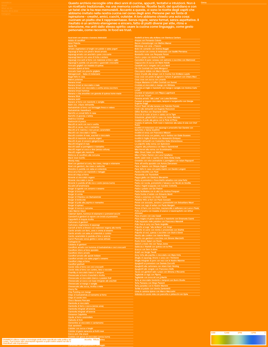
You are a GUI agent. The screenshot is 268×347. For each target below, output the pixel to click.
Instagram (5, 14)
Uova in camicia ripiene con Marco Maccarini (155, 291)
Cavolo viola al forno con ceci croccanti (85, 267)
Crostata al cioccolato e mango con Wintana (155, 85)
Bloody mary (73, 161)
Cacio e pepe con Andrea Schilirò (150, 57)
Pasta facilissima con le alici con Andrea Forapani (157, 191)
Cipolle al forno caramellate (80, 317)
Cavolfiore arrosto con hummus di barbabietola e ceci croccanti (97, 247)
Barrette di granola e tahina (80, 116)
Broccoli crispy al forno (78, 175)
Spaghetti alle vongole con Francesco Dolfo (154, 269)
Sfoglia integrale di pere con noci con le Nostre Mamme (160, 261)
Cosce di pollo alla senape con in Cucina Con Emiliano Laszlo (162, 74)
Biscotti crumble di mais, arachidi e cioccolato (89, 135)
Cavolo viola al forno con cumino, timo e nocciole (90, 270)
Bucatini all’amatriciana (78, 186)
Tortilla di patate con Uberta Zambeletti (152, 289)
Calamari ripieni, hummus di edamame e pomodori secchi (94, 214)
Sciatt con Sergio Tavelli (145, 252)
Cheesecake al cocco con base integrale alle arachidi (92, 281)
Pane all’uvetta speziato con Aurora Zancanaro (156, 163)
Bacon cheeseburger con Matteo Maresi (153, 43)
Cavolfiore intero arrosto (79, 253)
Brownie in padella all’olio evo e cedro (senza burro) (91, 183)
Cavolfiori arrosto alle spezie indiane (84, 256)
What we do (6, 8)
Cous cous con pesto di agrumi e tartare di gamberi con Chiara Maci (166, 77)
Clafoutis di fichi (75, 320)
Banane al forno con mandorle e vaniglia (86, 102)
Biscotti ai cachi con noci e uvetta (83, 124)
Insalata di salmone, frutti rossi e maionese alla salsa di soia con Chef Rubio (166, 124)
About (4, 5)
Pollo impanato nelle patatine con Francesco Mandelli (159, 221)
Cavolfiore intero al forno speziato (83, 250)
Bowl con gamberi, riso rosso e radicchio (86, 166)
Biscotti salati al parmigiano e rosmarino (86, 147)
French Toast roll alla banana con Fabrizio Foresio (157, 106)
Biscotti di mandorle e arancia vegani (85, 138)
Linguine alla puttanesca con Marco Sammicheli (156, 147)
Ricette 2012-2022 (9, 11)
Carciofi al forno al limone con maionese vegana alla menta (94, 228)
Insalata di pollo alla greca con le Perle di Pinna (156, 120)
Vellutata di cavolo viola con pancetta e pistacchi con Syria (161, 294)
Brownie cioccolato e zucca (80, 180)
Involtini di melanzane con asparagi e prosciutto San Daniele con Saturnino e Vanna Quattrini (164, 129)
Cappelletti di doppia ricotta (81, 219)
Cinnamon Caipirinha (77, 314)
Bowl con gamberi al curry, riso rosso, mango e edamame (94, 163)
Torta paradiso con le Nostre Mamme (151, 286)
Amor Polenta (74, 43)
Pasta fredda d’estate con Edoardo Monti (153, 194)
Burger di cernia (75, 194)
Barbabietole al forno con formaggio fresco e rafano (91, 108)
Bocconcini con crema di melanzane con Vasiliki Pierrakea (161, 52)
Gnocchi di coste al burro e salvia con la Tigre (155, 115)
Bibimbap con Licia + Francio (148, 46)
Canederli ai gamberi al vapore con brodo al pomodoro (93, 217)
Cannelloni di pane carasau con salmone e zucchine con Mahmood (165, 60)
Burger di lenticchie (77, 200)
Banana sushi (74, 99)
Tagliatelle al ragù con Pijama (148, 275)
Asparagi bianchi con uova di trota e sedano (88, 57)
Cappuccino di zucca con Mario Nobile (152, 63)
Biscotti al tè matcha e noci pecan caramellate (89, 130)
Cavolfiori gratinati (76, 264)
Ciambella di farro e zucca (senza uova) (86, 306)
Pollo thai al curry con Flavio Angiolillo (151, 224)
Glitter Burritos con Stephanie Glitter (151, 112)
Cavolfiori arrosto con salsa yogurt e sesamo (88, 259)
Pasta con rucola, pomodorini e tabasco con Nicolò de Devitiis (163, 183)
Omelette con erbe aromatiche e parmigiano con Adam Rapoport (164, 161)
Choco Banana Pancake (79, 300)
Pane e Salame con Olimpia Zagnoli (151, 166)
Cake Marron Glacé (77, 211)
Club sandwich (75, 326)
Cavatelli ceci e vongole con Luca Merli (152, 66)
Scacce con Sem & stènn (146, 249)
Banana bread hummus (78, 91)
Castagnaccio (74, 242)
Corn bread (73, 342)
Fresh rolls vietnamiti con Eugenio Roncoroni (155, 109)
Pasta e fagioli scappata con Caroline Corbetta (156, 186)
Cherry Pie (72, 289)
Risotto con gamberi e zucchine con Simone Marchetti (159, 238)
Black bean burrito (76, 158)
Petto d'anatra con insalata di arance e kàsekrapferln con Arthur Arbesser (164, 212)
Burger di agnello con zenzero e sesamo (86, 189)
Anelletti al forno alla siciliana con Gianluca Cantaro (158, 38)
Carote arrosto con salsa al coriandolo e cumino (89, 233)
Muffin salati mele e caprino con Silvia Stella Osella (157, 158)
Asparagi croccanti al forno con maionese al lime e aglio (93, 60)
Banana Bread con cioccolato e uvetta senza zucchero (93, 88)
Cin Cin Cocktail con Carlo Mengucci (151, 68)
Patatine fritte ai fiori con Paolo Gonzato (153, 200)
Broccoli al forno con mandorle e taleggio (86, 172)
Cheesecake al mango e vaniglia (82, 284)
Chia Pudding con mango (79, 292)
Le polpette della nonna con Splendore (152, 144)
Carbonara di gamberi (78, 222)
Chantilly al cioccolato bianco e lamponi (86, 273)
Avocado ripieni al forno (78, 68)
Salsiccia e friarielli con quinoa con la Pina (153, 247)
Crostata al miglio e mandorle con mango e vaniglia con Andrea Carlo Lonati (166, 89)
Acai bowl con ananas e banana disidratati (87, 38)
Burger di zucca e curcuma (80, 208)
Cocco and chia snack (78, 334)
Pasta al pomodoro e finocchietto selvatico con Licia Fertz (161, 180)
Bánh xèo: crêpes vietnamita (81, 105)
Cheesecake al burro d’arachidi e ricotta (86, 275)
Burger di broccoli (76, 191)
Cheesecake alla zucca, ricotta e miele (85, 286)
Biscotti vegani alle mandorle (81, 152)
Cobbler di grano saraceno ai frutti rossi (86, 331)
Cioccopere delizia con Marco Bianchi (152, 71)
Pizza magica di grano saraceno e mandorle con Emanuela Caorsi (164, 219)
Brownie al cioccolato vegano (81, 177)
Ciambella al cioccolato (78, 303)
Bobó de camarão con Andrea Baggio (152, 49)
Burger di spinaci (75, 205)
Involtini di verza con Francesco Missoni (152, 133)
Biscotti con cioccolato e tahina (82, 133)
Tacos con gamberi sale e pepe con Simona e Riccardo (160, 272)
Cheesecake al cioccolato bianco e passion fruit (89, 278)
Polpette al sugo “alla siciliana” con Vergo (153, 227)
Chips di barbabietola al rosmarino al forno (87, 295)
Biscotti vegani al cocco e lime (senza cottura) (89, 149)
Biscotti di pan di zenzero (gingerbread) (86, 141)
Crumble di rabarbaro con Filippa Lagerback (155, 93)
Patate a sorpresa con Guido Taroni (151, 197)
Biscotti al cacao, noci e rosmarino (83, 127)
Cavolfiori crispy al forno (79, 261)
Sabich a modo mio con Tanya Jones (151, 244)
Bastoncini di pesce (77, 122)
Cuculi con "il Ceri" (143, 96)
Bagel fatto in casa (76, 77)
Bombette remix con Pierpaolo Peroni (152, 54)
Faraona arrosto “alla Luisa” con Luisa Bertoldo (156, 98)
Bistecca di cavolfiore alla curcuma (84, 155)
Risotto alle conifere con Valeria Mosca (152, 235)
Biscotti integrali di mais (79, 144)
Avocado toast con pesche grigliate (84, 71)
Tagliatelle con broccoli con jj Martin (151, 277)
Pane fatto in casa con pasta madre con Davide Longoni (160, 169)
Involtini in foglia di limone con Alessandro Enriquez (158, 138)
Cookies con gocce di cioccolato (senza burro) (89, 337)
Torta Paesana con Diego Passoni (150, 283)
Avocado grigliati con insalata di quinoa (85, 66)
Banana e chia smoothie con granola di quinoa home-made (94, 94)
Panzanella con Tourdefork (147, 175)
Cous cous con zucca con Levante (150, 80)
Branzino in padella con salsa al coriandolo (87, 169)
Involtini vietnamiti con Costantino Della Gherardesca (158, 141)
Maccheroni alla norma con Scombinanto (153, 149)
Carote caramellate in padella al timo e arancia (89, 236)
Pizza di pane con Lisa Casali (148, 216)
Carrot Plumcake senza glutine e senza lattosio (89, 239)
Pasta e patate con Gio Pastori (148, 189)
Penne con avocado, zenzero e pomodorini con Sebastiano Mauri (164, 203)
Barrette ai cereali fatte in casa (82, 113)
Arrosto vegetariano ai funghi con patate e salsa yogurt (93, 49)
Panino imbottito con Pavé (146, 172)
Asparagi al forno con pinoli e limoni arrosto (87, 52)
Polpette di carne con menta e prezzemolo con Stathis (159, 230)
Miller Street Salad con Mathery (149, 152)
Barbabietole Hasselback (79, 110)
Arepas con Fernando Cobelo (148, 40)
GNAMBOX (6, 3)
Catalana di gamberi (77, 245)
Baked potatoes (75, 80)
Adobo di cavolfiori (76, 40)
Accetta (88, 340)
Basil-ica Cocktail (76, 119)
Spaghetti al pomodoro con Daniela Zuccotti (155, 263)
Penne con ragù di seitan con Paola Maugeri (154, 205)
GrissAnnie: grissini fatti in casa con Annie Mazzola (157, 117)
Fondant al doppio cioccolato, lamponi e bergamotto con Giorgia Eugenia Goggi (164, 102)
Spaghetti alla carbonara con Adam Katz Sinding (157, 266)
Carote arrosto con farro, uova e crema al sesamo (90, 231)
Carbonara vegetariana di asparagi (84, 225)
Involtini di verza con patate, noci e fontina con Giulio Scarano (163, 135)
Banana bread (74, 82)
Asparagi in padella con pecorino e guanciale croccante (93, 63)
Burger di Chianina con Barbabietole (84, 197)
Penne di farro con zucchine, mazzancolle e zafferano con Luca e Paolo (167, 208)
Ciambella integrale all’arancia (81, 309)
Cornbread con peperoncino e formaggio (86, 345)
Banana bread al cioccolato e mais (84, 85)
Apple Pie (72, 46)
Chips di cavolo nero (77, 298)
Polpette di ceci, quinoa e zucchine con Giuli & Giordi (159, 233)
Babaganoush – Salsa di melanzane (84, 74)
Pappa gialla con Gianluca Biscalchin (151, 177)
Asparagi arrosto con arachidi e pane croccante (89, 54)
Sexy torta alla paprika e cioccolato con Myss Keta (158, 255)
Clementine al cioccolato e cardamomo (85, 323)
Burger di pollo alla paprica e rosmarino (86, 203)
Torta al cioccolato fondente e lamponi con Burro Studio (160, 280)
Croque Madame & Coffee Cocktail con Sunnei (156, 82)
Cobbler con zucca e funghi (80, 328)
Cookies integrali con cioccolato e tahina (86, 340)
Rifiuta (96, 340)
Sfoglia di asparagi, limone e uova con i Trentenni (157, 258)
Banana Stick (74, 96)
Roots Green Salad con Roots (148, 241)
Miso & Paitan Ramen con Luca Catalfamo (154, 155)
